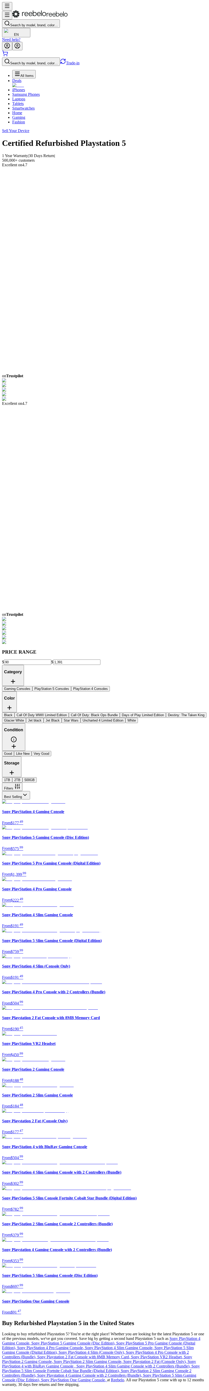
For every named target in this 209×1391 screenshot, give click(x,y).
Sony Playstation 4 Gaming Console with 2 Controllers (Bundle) (90, 1375)
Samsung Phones (26, 94)
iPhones (18, 90)
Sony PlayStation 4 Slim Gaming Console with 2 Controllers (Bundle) (133, 1366)
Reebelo (117, 1380)
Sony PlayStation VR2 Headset (157, 1357)
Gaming (18, 117)
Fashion (18, 122)
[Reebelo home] (40, 16)
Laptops (18, 99)
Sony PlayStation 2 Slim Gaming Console (88, 1361)
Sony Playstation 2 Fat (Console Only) (155, 1361)
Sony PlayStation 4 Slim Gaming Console (119, 1348)
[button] (14, 741)
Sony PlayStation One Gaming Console (74, 1380)
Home (17, 113)
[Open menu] (7, 6)
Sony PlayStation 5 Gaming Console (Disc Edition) (73, 1343)
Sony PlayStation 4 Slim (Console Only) (92, 1352)
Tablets (18, 103)
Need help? (11, 39)
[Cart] (5, 55)
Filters (8, 788)
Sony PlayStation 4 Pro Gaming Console (51, 1348)
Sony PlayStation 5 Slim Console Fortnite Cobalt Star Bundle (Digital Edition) (101, 1368)
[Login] (7, 46)
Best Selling (13, 797)
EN (16, 35)
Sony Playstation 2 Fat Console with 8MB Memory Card (84, 1357)
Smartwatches (23, 108)
